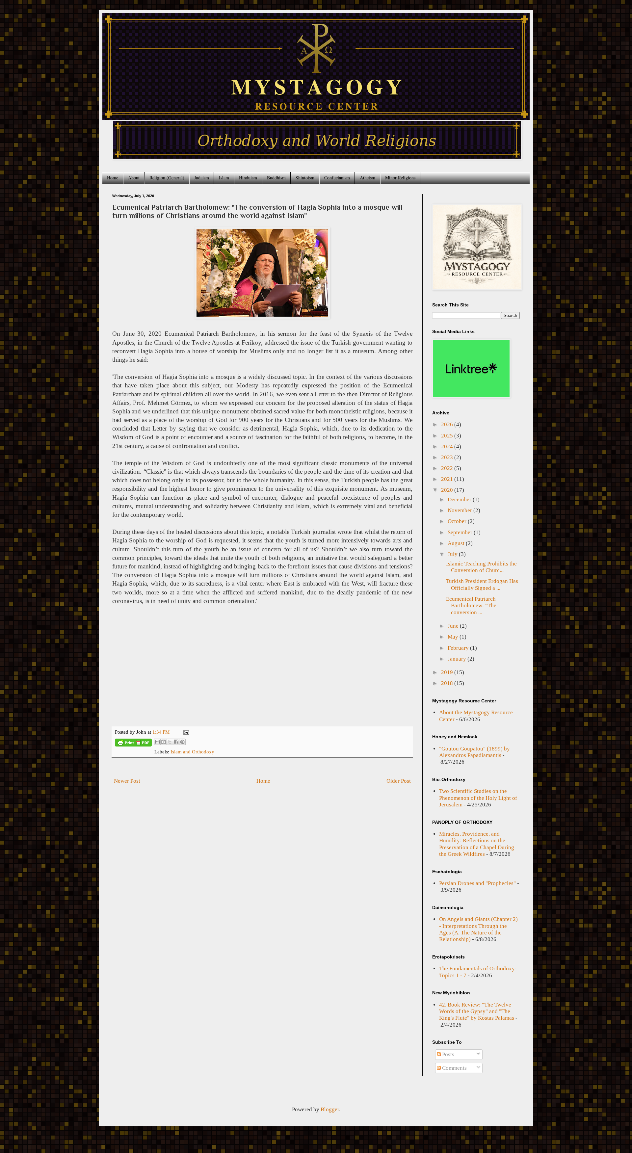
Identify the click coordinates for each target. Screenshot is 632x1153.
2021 (447, 479)
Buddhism (276, 177)
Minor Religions (400, 177)
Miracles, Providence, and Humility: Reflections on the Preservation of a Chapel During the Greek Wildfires (476, 844)
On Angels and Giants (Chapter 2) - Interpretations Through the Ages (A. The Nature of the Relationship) (478, 929)
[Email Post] (185, 732)
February (459, 648)
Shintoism (305, 177)
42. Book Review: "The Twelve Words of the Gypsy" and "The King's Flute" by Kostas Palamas (476, 1011)
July (453, 554)
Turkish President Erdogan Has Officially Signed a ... (482, 584)
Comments (454, 1068)
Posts (447, 1054)
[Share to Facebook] (176, 742)
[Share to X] (170, 742)
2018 (447, 683)
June (454, 626)
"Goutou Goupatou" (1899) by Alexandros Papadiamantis (474, 752)
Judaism (201, 177)
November (460, 510)
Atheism (367, 177)
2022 (447, 468)
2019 (447, 672)
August (457, 543)
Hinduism (248, 177)
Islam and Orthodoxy (192, 751)
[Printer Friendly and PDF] (133, 744)
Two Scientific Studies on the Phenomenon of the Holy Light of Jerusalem (478, 798)
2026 (447, 424)
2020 (447, 490)
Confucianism (337, 177)
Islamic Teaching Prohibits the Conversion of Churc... (481, 567)
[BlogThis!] (163, 742)
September (461, 532)
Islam (224, 177)
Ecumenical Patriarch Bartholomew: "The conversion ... (471, 606)
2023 (447, 457)
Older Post (398, 781)
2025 (447, 435)
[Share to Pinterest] (182, 742)
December (460, 499)
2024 (447, 446)
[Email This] (157, 742)
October (458, 521)
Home (112, 177)
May (454, 637)
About (134, 177)
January (457, 659)
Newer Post (127, 781)
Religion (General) (166, 177)
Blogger (330, 1109)
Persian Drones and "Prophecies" (477, 883)
